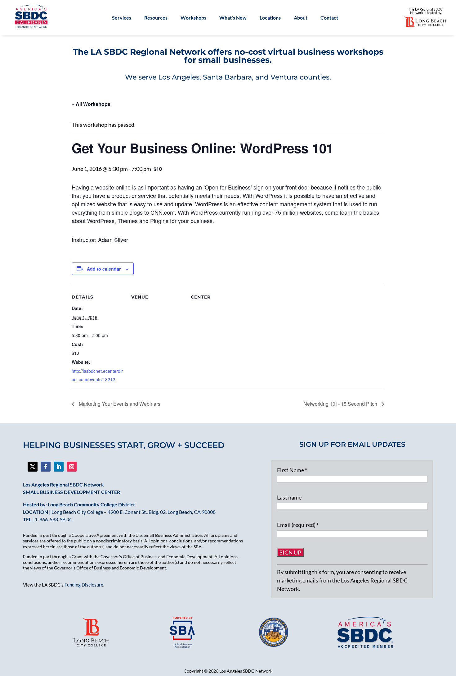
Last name (289, 497)
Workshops (193, 18)
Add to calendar (104, 269)
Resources (156, 18)
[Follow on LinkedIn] (59, 467)
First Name (292, 470)
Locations (270, 18)
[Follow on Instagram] (72, 467)
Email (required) (298, 524)
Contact (329, 18)
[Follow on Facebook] (33, 467)
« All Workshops (91, 103)
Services (121, 18)
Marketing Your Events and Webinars (119, 403)
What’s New (233, 18)
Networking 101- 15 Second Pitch (340, 403)
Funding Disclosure (84, 584)
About (300, 18)
